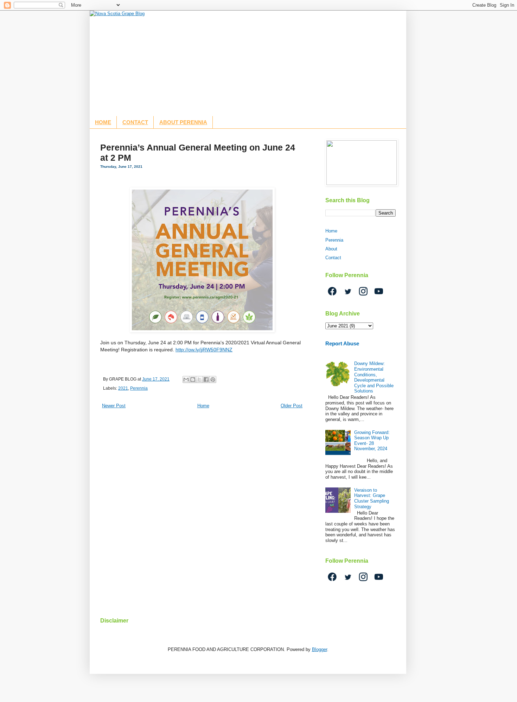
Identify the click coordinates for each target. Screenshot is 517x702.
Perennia (139, 388)
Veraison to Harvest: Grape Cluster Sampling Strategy (371, 498)
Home (203, 405)
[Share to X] (199, 379)
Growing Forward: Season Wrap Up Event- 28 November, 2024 (372, 441)
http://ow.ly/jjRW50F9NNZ (203, 349)
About (331, 248)
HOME (103, 122)
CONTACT (135, 122)
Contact (333, 257)
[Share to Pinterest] (212, 379)
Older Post (291, 405)
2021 (123, 388)
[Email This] (186, 379)
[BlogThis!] (192, 379)
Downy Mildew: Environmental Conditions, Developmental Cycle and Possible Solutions (374, 377)
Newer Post (114, 405)
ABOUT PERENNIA (183, 122)
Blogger (319, 649)
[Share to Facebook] (206, 379)
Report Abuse (342, 343)
